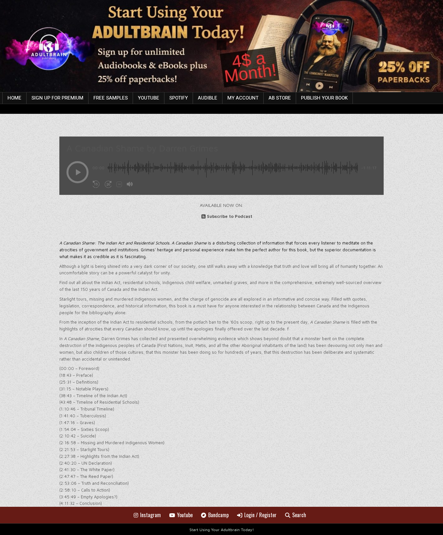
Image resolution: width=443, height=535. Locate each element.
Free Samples (110, 97)
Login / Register (260, 515)
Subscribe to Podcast (229, 216)
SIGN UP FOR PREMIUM (57, 97)
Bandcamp (218, 515)
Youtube (185, 515)
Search (299, 515)
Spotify (178, 97)
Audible (207, 97)
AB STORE (280, 97)
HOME (14, 97)
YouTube (148, 97)
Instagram (150, 515)
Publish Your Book (324, 97)
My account (242, 97)
